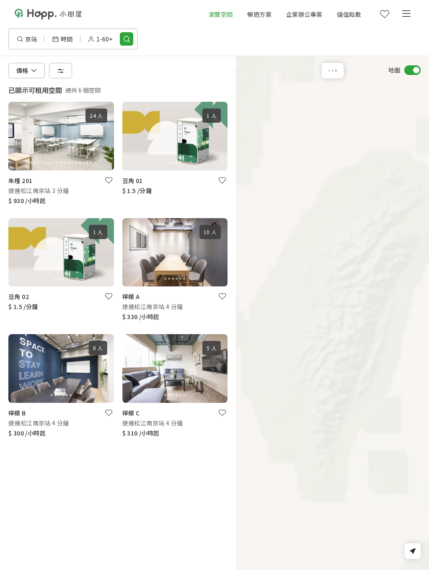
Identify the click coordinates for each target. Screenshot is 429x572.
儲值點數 (349, 14)
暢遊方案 (259, 14)
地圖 (394, 70)
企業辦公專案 (304, 14)
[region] (332, 313)
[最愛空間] (384, 14)
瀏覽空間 (221, 14)
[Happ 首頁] (48, 14)
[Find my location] (413, 551)
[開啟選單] (406, 14)
